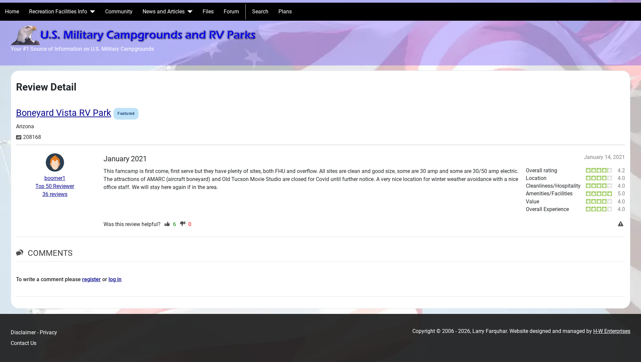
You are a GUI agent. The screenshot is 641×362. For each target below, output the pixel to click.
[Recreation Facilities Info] (91, 12)
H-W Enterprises (611, 331)
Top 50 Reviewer (54, 186)
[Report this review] (621, 224)
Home (12, 11)
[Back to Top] (629, 350)
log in (115, 279)
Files (208, 11)
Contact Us (23, 343)
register (91, 279)
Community (119, 11)
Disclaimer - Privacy (34, 332)
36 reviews (54, 194)
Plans (285, 11)
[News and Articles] (189, 12)
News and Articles (164, 11)
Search (260, 11)
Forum (231, 11)
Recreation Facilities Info (58, 11)
